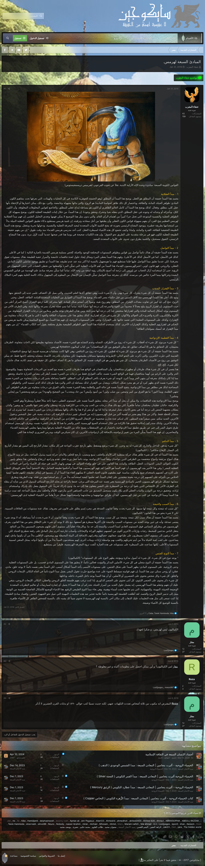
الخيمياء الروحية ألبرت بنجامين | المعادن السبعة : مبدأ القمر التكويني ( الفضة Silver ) (145, 776)
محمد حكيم (85, 827)
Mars (120, 824)
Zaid (174, 827)
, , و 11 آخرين (156, 613)
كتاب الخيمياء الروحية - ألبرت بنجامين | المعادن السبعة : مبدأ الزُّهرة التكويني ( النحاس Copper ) (138, 798)
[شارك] (9, 89)
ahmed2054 (135, 820)
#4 (5, 698)
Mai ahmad (146, 824)
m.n (155, 824)
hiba (23, 820)
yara (180, 827)
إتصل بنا (61, 855)
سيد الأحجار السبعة (185, 769)
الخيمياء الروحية (156, 769)
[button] (181, 38)
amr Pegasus (87, 820)
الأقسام (189, 38)
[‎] (201, 50)
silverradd (31, 824)
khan (182, 824)
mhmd (113, 824)
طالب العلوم (97, 827)
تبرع (116, 38)
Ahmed (160, 820)
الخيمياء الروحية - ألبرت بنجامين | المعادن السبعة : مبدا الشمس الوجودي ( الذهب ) (146, 765)
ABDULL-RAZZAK (190, 820)
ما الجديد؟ (166, 38)
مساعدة (13, 855)
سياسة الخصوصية (28, 855)
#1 (5, 88)
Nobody (60, 824)
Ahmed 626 (149, 820)
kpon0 (175, 824)
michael (93, 824)
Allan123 (100, 820)
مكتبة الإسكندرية (139, 38)
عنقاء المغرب (192, 67)
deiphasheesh (47, 820)
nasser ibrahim (73, 824)
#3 (5, 661)
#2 (5, 624)
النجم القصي (142, 827)
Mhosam (103, 824)
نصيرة (75, 827)
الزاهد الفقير (155, 827)
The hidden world (192, 827)
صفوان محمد (110, 827)
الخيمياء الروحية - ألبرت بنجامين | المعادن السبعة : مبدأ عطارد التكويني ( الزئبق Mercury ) (141, 787)
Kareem (190, 824)
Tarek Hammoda (16, 824)
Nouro (51, 824)
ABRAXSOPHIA (173, 820)
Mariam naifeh (132, 824)
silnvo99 (42, 824)
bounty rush (62, 820)
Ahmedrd (110, 820)
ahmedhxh (122, 820)
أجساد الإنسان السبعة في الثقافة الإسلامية (169, 754)
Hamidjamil (32, 820)
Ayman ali (74, 820)
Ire (14, 820)
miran (85, 824)
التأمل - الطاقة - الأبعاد (167, 758)
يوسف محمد (65, 827)
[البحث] (7, 38)
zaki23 (166, 827)
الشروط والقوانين (47, 855)
